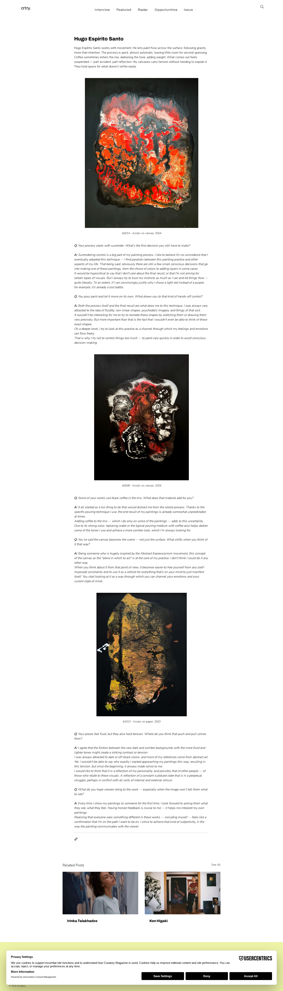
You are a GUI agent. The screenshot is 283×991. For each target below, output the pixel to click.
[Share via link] (76, 839)
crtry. (25, 8)
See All (215, 865)
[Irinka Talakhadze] (100, 893)
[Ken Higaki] (182, 893)
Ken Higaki (158, 921)
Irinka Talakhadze (82, 921)
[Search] (262, 6)
